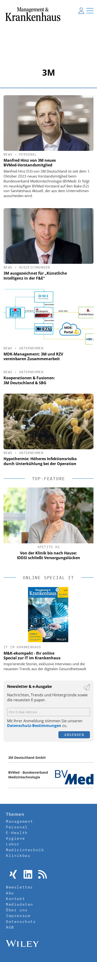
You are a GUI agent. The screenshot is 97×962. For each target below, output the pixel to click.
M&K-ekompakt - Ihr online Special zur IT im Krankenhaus (32, 656)
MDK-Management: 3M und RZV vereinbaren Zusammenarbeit (33, 356)
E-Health (17, 832)
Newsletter (19, 887)
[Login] (81, 10)
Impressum (18, 915)
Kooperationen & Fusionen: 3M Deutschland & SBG (29, 380)
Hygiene (15, 838)
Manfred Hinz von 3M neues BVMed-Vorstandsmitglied (30, 163)
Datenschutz (21, 921)
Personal (28, 154)
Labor (13, 844)
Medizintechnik (25, 849)
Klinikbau (18, 855)
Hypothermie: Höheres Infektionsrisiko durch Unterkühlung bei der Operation (40, 461)
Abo (10, 893)
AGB (10, 927)
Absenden (74, 734)
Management (19, 821)
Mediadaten (19, 904)
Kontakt (15, 898)
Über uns (17, 910)
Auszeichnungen (34, 267)
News (8, 154)
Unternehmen (31, 348)
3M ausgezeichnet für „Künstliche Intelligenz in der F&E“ (35, 276)
